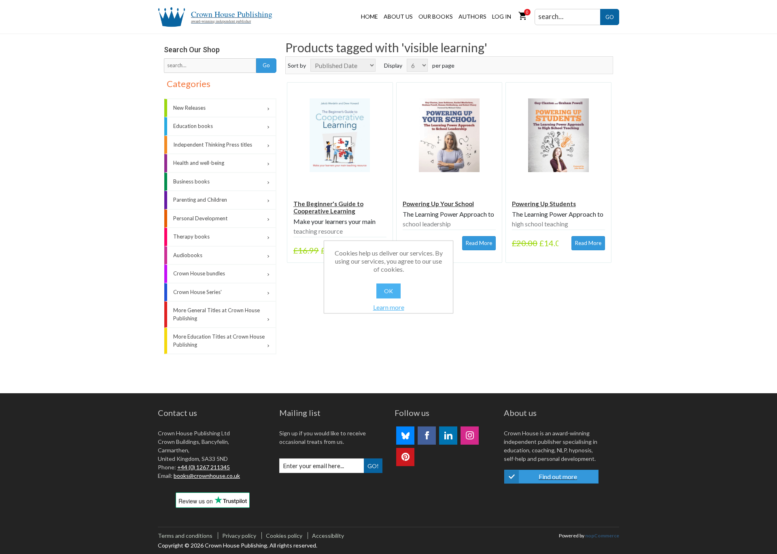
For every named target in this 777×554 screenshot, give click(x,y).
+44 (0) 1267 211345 (203, 467)
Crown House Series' (197, 292)
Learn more (388, 307)
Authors (472, 16)
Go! (373, 465)
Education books (193, 126)
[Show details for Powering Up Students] (558, 135)
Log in (501, 16)
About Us (398, 16)
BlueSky (405, 435)
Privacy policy (239, 535)
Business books (191, 181)
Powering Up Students (544, 203)
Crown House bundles (199, 273)
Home (369, 16)
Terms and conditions (185, 535)
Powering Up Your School (438, 203)
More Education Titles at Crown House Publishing (219, 340)
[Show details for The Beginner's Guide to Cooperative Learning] (339, 135)
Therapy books (191, 236)
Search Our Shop (192, 49)
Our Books (435, 16)
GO (609, 17)
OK (388, 291)
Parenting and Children (200, 199)
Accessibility (328, 535)
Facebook (427, 435)
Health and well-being (198, 163)
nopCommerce (602, 536)
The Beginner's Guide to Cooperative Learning (328, 207)
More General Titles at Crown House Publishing (216, 314)
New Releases (189, 107)
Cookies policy (284, 535)
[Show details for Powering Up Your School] (449, 135)
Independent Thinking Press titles (212, 144)
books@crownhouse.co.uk (207, 475)
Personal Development (200, 218)
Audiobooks (187, 255)
